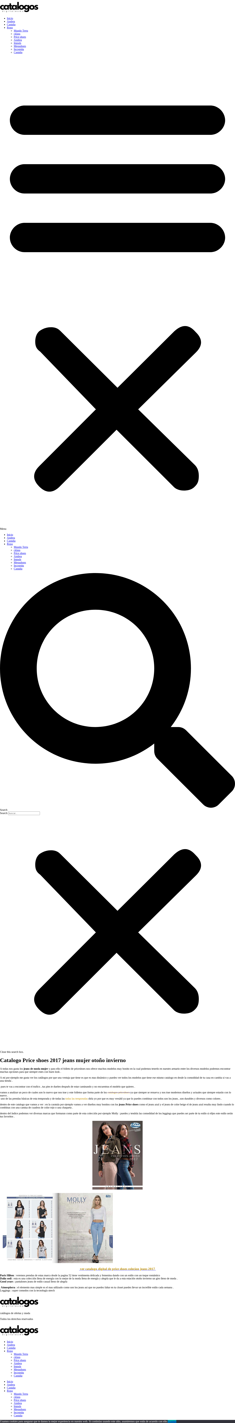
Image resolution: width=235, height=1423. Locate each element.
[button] (117, 293)
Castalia (11, 24)
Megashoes (20, 46)
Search (3, 813)
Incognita (19, 49)
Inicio (10, 18)
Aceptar (172, 1421)
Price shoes (20, 36)
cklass (17, 33)
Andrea (11, 21)
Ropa (10, 27)
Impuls (17, 43)
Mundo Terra (21, 30)
